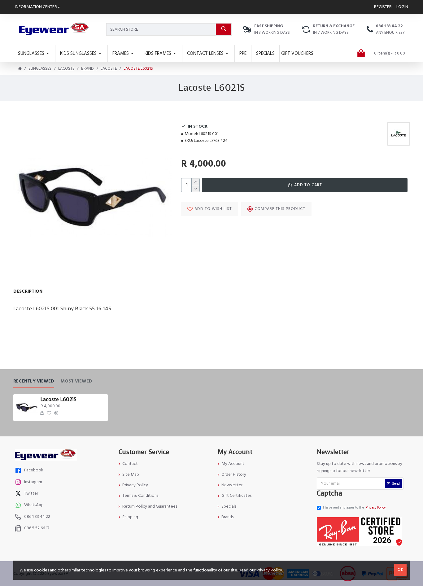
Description (27, 292)
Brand (87, 68)
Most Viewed (76, 381)
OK (400, 569)
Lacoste (66, 68)
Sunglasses (39, 68)
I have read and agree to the (354, 507)
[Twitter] (19, 494)
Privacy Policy (269, 570)
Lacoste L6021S (58, 399)
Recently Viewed (33, 381)
